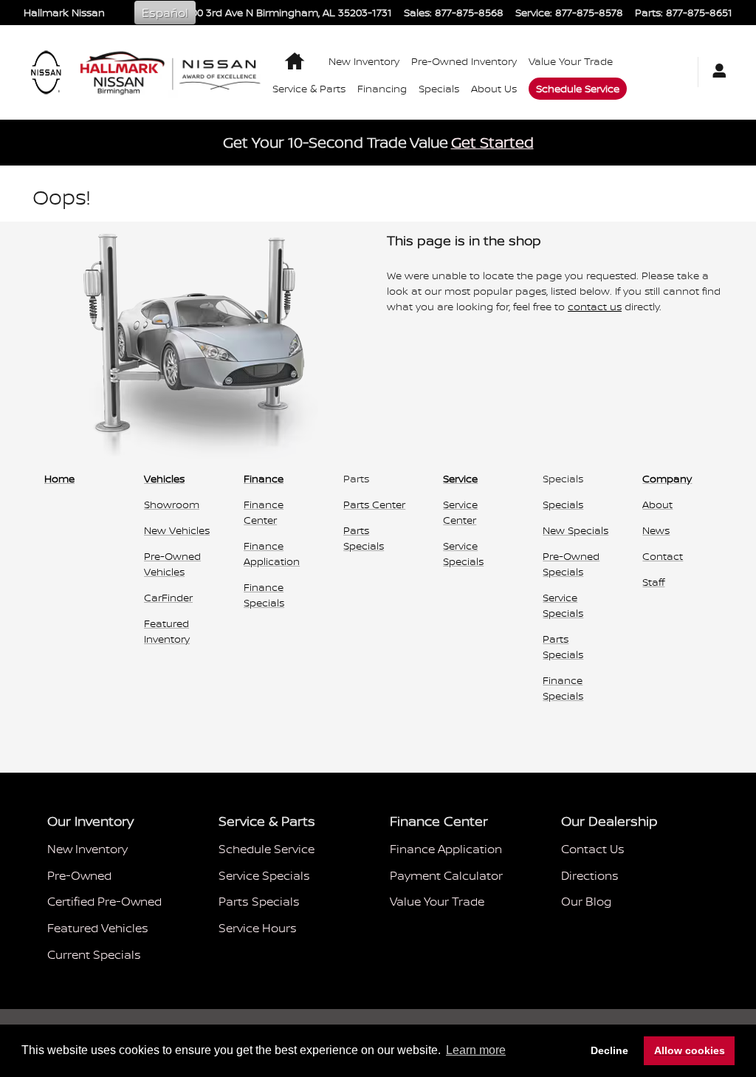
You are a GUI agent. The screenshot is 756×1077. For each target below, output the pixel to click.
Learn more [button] (476, 1050)
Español (165, 12)
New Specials (575, 530)
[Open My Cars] (715, 72)
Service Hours (258, 928)
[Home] (46, 72)
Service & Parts (309, 88)
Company (667, 478)
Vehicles (164, 478)
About (657, 504)
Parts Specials (259, 901)
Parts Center (374, 504)
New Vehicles (177, 530)
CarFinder (168, 597)
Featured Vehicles (97, 928)
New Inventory (364, 61)
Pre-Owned (79, 875)
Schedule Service (577, 88)
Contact (662, 556)
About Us (494, 88)
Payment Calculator (446, 875)
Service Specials (264, 875)
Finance (264, 478)
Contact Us (593, 849)
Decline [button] (609, 1050)
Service (460, 478)
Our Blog (586, 901)
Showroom (171, 504)
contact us (595, 306)
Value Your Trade (571, 61)
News (656, 530)
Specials (439, 88)
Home (59, 478)
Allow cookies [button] (689, 1050)
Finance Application (446, 849)
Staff (653, 582)
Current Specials (94, 954)
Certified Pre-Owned (104, 901)
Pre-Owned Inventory (464, 61)
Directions (590, 875)
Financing (382, 88)
